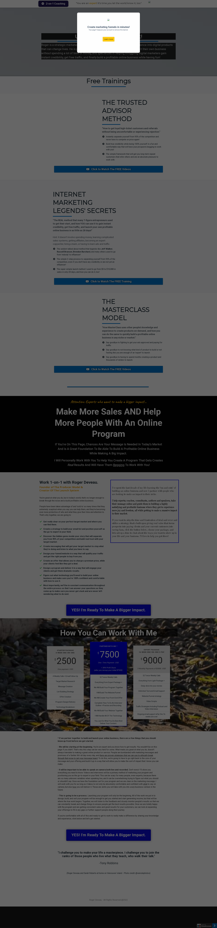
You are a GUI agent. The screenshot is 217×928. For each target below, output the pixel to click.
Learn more (108, 39)
